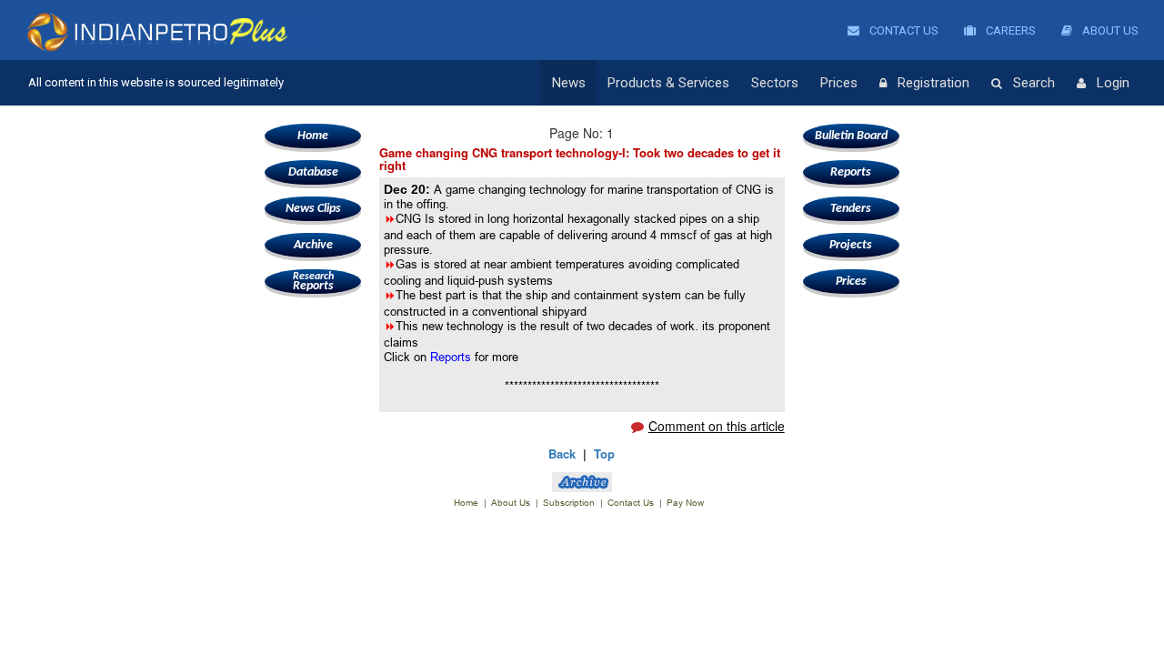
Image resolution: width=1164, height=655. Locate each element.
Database (313, 172)
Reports (313, 282)
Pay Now (685, 503)
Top (604, 453)
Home (312, 136)
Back (562, 453)
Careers (1009, 30)
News (569, 83)
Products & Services (668, 83)
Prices (839, 83)
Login (1113, 83)
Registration (933, 83)
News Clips (313, 209)
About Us (1109, 30)
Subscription (569, 503)
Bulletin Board (851, 136)
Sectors (774, 83)
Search (1034, 83)
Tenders (850, 209)
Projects (850, 245)
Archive (313, 245)
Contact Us (902, 30)
